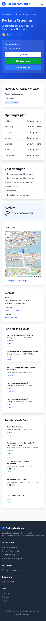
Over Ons (6, 593)
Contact (5, 597)
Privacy (5, 601)
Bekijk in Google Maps (16, 280)
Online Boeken (23, 67)
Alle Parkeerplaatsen (11, 570)
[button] (23, 251)
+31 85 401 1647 (12, 310)
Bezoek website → (12, 317)
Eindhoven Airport (10, 555)
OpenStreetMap (28, 276)
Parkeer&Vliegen (18, 4)
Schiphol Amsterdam (11, 551)
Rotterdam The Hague (12, 558)
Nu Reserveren (23, 61)
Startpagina (6, 14)
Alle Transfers (8, 581)
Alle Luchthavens (9, 547)
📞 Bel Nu (23, 54)
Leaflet (17, 276)
